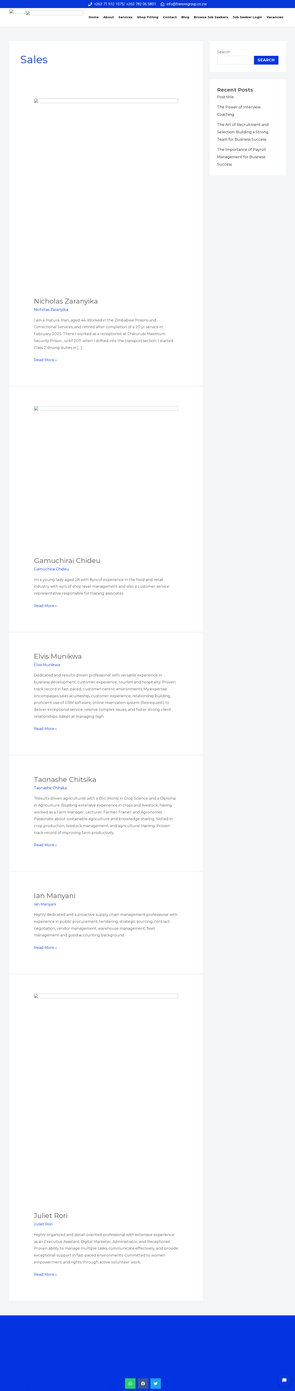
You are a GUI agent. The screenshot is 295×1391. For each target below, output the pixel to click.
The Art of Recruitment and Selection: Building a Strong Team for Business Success (243, 132)
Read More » (45, 359)
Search (223, 52)
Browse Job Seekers (211, 17)
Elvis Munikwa (58, 656)
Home (94, 17)
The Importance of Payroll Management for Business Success (241, 157)
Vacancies (275, 17)
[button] (130, 1383)
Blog (185, 17)
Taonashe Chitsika (65, 779)
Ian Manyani (54, 895)
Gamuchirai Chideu (67, 560)
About (108, 17)
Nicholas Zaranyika (66, 301)
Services (125, 17)
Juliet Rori (51, 1215)
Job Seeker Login (247, 17)
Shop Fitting (147, 17)
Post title (225, 97)
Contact (170, 17)
